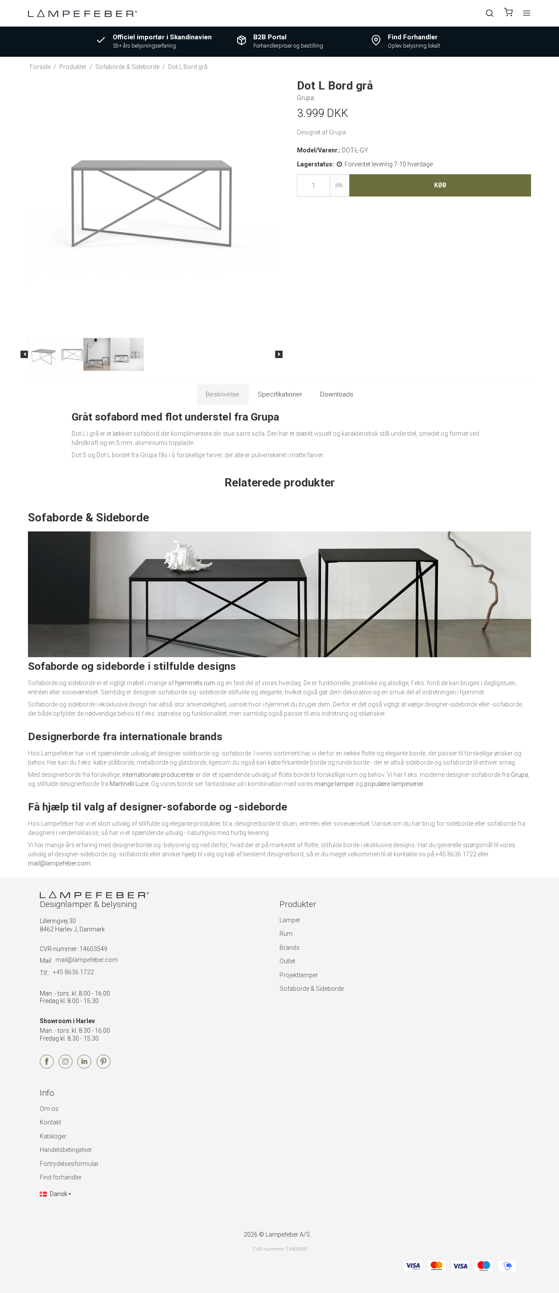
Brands (290, 947)
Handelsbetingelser (66, 1149)
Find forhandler (61, 1177)
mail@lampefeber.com (59, 863)
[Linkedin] (84, 1066)
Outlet (287, 961)
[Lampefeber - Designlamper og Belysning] (82, 13)
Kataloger (53, 1136)
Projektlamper (299, 975)
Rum (286, 933)
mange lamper (334, 783)
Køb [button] (440, 185)
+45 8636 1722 (73, 972)
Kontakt (50, 1122)
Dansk (58, 1193)
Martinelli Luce (129, 783)
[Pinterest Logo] (103, 1066)
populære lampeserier (393, 783)
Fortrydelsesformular (69, 1163)
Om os (49, 1108)
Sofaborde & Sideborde (312, 988)
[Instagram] (65, 1066)
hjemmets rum (195, 682)
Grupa (519, 774)
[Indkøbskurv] (508, 13)
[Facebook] (47, 1066)
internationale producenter (158, 774)
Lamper (290, 920)
